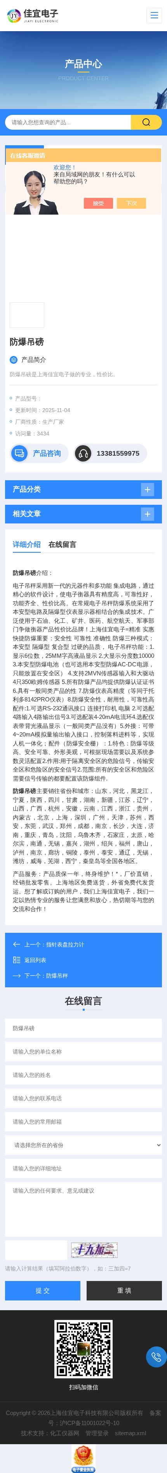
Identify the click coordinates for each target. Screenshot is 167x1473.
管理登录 (97, 1433)
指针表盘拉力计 (65, 944)
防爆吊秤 (57, 976)
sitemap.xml (130, 1433)
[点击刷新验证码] (94, 1250)
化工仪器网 (64, 1433)
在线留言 (63, 544)
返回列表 (35, 960)
